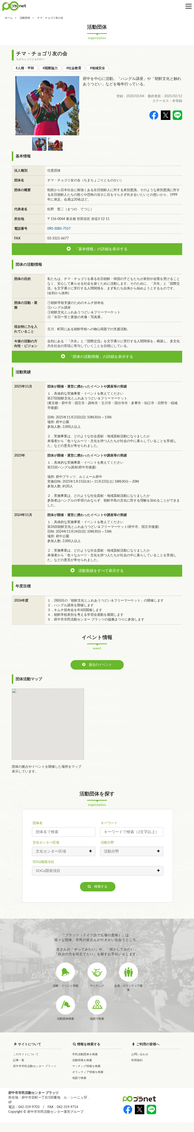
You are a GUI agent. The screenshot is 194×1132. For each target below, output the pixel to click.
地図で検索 (79, 1078)
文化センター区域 (46, 842)
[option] (47, 105)
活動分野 (107, 842)
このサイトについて (26, 1054)
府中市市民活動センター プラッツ (34, 1066)
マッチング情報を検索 (86, 1066)
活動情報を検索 (82, 1060)
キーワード (109, 823)
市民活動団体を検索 (85, 1054)
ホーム (9, 18)
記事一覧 (18, 1060)
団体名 (38, 823)
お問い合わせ (139, 1054)
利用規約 (137, 1060)
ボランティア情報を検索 (87, 1072)
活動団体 (25, 18)
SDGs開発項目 (43, 862)
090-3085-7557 (59, 228)
